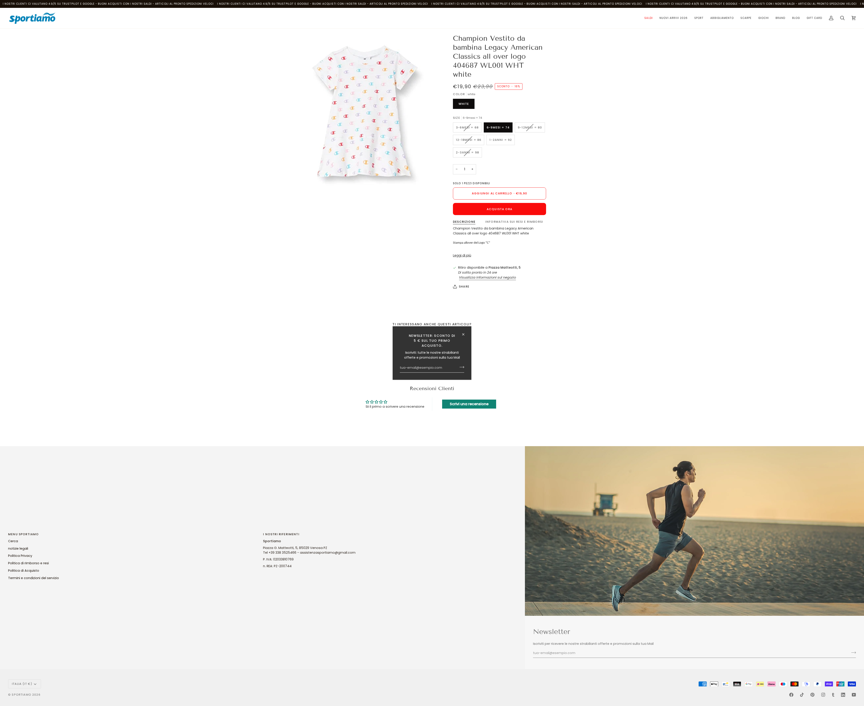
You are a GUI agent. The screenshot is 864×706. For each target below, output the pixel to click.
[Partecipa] (460, 367)
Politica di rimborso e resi (28, 563)
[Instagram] (823, 695)
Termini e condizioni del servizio (33, 578)
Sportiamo (21, 695)
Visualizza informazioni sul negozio (487, 277)
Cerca (13, 541)
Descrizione (464, 222)
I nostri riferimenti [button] (281, 534)
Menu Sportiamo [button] (23, 534)
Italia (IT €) (22, 684)
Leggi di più (462, 255)
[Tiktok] (802, 695)
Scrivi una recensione (469, 404)
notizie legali (18, 548)
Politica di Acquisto (23, 570)
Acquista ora (499, 209)
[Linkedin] (843, 695)
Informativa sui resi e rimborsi (514, 222)
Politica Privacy (20, 555)
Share (464, 286)
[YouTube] (854, 695)
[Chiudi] (465, 334)
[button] (648, 18)
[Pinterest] (812, 695)
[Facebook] (791, 695)
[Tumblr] (833, 695)
